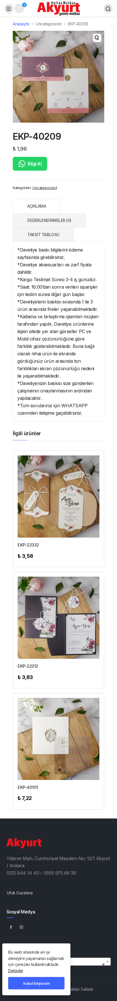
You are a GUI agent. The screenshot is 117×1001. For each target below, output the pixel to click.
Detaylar (15, 970)
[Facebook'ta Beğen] (11, 926)
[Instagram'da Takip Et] (21, 926)
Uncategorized (48, 24)
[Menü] (8, 8)
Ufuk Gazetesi (20, 892)
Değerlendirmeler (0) (49, 220)
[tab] (36, 206)
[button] (97, 38)
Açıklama (36, 206)
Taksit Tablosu (43, 234)
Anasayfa (21, 24)
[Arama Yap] (108, 8)
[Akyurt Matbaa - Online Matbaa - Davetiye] (58, 8)
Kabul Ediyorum (36, 983)
